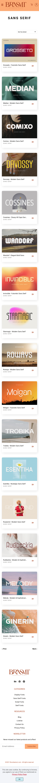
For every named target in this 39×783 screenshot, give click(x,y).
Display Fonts (19, 695)
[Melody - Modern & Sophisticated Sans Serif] (19, 583)
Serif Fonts (19, 705)
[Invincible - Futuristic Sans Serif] (19, 279)
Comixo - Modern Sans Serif (13, 141)
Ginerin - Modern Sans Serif (13, 636)
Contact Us (19, 724)
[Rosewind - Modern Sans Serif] (19, 507)
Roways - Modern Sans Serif (13, 370)
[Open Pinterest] (24, 682)
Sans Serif (7, 67)
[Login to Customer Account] (36, 4)
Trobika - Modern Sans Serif (13, 446)
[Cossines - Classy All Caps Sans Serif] (19, 202)
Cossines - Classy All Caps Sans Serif (15, 217)
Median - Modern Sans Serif (13, 103)
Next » (34, 649)
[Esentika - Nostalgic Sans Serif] (19, 469)
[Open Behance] (15, 682)
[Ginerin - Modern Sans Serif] (19, 621)
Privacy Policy (19, 728)
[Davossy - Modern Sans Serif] (19, 164)
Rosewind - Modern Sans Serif (14, 522)
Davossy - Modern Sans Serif (13, 179)
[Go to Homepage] (16, 7)
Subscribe (31, 746)
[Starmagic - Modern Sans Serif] (19, 317)
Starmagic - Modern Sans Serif (14, 332)
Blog (19, 717)
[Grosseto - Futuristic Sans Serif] (19, 50)
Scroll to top (37, 677)
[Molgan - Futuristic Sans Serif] (19, 393)
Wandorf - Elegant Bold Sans (13, 255)
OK (19, 779)
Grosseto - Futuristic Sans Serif (14, 65)
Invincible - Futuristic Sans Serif (14, 293)
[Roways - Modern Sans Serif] (19, 355)
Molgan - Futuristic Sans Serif (14, 408)
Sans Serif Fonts (19, 698)
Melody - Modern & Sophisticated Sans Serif (15, 598)
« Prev (4, 649)
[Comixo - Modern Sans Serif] (19, 126)
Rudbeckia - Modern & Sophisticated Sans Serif (15, 560)
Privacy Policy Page (19, 774)
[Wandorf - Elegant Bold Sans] (19, 241)
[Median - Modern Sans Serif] (19, 88)
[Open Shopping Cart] (31, 4)
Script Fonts (19, 702)
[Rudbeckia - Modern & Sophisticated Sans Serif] (19, 545)
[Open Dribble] (19, 682)
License (19, 721)
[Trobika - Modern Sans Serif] (19, 431)
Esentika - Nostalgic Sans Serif (14, 484)
